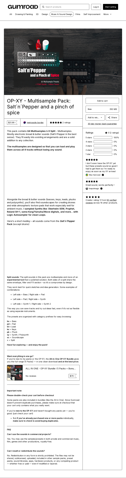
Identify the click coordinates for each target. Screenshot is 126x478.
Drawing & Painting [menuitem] (24, 14)
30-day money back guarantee (102, 124)
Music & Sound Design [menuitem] (61, 14)
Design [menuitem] (45, 14)
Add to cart (102, 101)
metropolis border (35, 122)
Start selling (110, 7)
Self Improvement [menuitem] (91, 14)
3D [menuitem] (37, 14)
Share (114, 117)
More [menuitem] (106, 14)
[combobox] (66, 7)
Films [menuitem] (77, 14)
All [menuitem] (10, 14)
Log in (96, 7)
